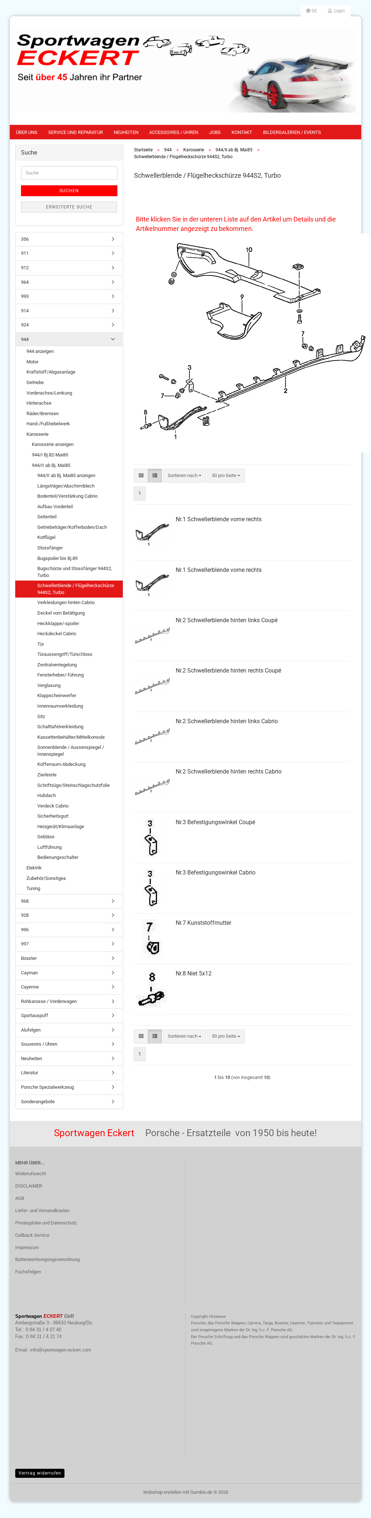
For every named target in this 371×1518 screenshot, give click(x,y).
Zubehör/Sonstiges (46, 878)
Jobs (215, 132)
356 (25, 239)
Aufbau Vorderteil (55, 506)
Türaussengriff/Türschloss (64, 654)
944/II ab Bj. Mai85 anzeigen (66, 475)
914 (25, 310)
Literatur (29, 1072)
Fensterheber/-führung (60, 675)
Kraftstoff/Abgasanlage (50, 372)
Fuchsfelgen (28, 1271)
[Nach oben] (351, 1507)
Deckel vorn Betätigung (61, 613)
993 (25, 296)
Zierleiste (47, 774)
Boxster (29, 958)
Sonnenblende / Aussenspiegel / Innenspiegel (70, 751)
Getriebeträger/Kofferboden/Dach (72, 527)
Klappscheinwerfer (56, 695)
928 (25, 915)
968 (25, 901)
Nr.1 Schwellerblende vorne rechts (219, 519)
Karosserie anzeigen (53, 444)
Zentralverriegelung (57, 664)
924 (25, 325)
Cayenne (30, 987)
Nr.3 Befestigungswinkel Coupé (215, 822)
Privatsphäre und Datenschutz (46, 1223)
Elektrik (34, 867)
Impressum (27, 1247)
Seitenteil (47, 516)
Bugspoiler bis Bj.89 (57, 558)
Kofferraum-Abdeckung (61, 764)
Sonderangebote (38, 1101)
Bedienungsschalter (57, 857)
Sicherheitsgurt (52, 816)
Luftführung (49, 847)
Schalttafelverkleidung (60, 726)
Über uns (26, 132)
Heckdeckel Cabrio (56, 633)
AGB (19, 1198)
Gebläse (45, 836)
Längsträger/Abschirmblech (66, 486)
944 (25, 339)
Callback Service (32, 1235)
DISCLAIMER (28, 1186)
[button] (311, 10)
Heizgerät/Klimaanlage (60, 826)
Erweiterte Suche (69, 207)
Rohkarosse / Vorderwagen (49, 1001)
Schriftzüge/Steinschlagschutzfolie (73, 785)
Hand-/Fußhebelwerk (48, 423)
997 (25, 943)
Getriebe (35, 382)
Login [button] (338, 10)
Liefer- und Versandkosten (42, 1210)
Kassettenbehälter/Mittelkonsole (71, 737)
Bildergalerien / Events (292, 132)
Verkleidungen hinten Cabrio (66, 602)
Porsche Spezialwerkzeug (47, 1087)
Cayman (29, 972)
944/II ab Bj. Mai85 (51, 465)
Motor (32, 361)
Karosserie (37, 434)
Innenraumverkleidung (60, 706)
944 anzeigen (40, 351)
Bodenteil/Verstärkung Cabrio (67, 496)
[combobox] (184, 476)
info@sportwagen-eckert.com (60, 1350)
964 (25, 282)
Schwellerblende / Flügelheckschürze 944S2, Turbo (75, 589)
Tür (40, 644)
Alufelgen (31, 1030)
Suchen (69, 190)
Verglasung (49, 685)
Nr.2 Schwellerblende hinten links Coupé (227, 620)
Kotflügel (46, 537)
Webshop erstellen (162, 1492)
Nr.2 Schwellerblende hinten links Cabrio (227, 721)
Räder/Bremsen (42, 413)
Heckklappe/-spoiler (58, 623)
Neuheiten (126, 132)
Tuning (33, 888)
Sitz (41, 716)
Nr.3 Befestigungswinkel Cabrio (215, 872)
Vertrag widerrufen (39, 1473)
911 (25, 253)
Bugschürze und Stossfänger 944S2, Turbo (74, 572)
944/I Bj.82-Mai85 (50, 454)
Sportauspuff (34, 1015)
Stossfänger (50, 548)
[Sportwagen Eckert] (185, 70)
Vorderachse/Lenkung (49, 393)
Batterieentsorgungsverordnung (47, 1259)
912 (25, 267)
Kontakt (242, 132)
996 (25, 929)
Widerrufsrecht (30, 1173)
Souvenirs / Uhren (39, 1044)
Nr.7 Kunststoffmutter (203, 922)
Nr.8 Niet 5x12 (194, 973)
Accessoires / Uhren (173, 132)
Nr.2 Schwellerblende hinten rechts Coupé (228, 670)
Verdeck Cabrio (52, 806)
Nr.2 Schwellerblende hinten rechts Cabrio (229, 771)
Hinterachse (38, 403)
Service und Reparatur (75, 132)
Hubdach (46, 795)
